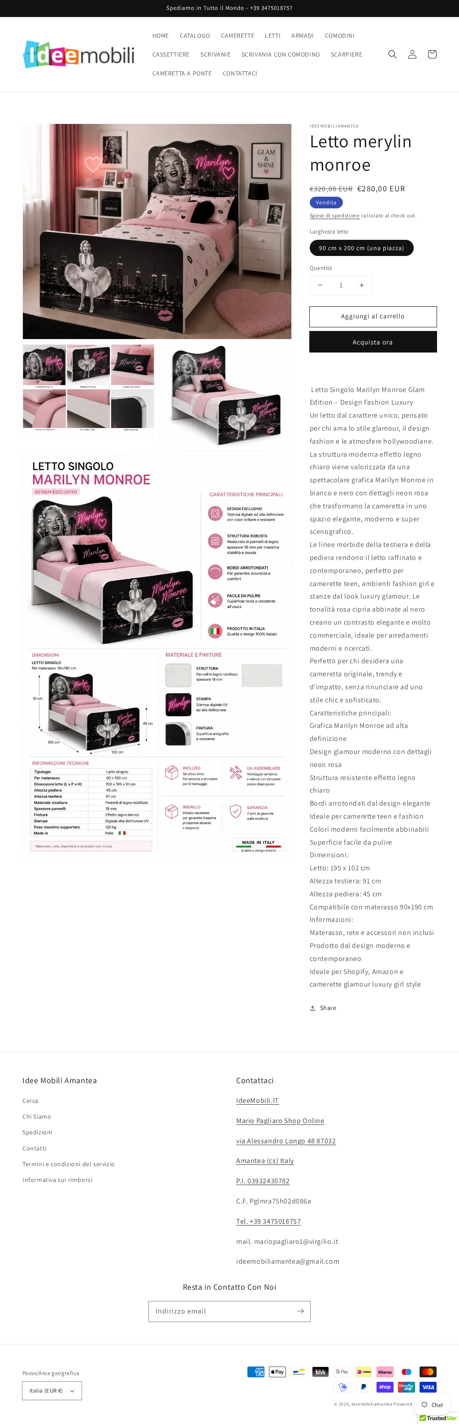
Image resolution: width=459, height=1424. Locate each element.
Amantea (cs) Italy (265, 1160)
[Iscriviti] (300, 1311)
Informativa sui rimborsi (57, 1180)
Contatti (34, 1148)
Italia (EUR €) (46, 1390)
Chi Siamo (36, 1116)
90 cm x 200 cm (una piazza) (361, 248)
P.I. (263, 1181)
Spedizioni (37, 1132)
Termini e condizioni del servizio (68, 1164)
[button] (393, 54)
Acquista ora (373, 342)
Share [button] (328, 1008)
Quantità (321, 268)
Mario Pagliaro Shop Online (280, 1120)
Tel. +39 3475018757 (268, 1221)
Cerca (30, 1101)
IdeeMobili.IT (257, 1100)
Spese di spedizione (335, 215)
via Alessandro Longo (286, 1141)
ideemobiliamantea (372, 1404)
